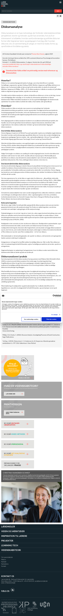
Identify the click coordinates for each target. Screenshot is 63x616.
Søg (58, 11)
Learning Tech (9, 545)
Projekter (7, 540)
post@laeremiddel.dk (41, 581)
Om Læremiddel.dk (7, 557)
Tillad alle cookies (51, 319)
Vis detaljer (54, 314)
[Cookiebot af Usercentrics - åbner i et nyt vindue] (54, 296)
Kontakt (3, 566)
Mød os (3, 559)
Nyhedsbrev (5, 564)
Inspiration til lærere (14, 536)
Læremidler (8, 526)
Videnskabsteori (11, 550)
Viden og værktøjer (13, 531)
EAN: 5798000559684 (8, 583)
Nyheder (3, 562)
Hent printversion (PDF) (12, 412)
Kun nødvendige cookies (31, 319)
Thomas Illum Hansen (38, 54)
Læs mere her (10, 394)
